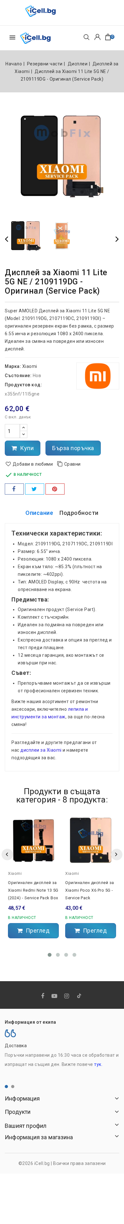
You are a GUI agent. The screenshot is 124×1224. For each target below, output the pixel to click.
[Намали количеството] (23, 434)
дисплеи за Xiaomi (41, 750)
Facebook (43, 996)
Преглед (37, 930)
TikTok (79, 997)
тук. (98, 1064)
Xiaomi (29, 366)
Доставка (16, 1045)
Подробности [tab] (79, 512)
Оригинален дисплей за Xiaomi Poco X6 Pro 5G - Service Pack (89, 890)
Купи (26, 448)
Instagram (67, 996)
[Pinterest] (55, 489)
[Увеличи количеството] (23, 427)
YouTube (55, 996)
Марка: (13, 366)
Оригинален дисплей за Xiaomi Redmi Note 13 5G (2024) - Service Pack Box (33, 890)
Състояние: (18, 375)
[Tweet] (34, 489)
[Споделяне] (14, 489)
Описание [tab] (39, 512)
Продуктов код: (23, 384)
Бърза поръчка (73, 448)
